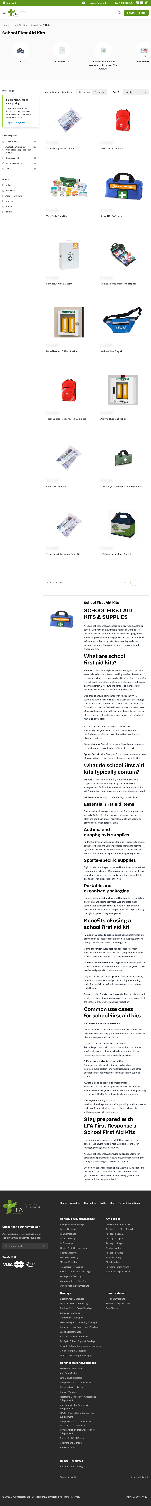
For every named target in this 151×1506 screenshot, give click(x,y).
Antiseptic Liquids (115, 1238)
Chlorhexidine (113, 1262)
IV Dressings (66, 1243)
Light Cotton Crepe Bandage (74, 1303)
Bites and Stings (114, 1257)
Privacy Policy (138, 1477)
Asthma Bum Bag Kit (111, 351)
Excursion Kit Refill (56, 486)
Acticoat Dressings (115, 1298)
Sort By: (117, 92)
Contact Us (90, 1202)
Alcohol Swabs (113, 1247)
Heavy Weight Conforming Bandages (79, 1322)
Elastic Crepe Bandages (72, 1298)
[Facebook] (141, 2)
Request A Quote (69, 160)
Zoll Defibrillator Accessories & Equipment (75, 1406)
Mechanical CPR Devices (72, 1437)
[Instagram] (147, 3)
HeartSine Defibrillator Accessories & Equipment (78, 1398)
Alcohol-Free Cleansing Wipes (121, 1229)
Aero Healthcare (13, 195)
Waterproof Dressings (71, 1276)
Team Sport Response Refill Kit (63, 553)
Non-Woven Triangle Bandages (76, 1355)
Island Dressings (68, 1238)
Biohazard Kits (12, 158)
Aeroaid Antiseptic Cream (119, 1224)
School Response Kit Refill (60, 148)
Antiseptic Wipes (114, 1252)
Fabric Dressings (68, 1229)
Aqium (8, 206)
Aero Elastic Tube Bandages (74, 1336)
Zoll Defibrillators (69, 1373)
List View (100, 92)
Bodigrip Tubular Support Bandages (78, 1341)
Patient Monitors (68, 1391)
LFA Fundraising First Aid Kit (115, 553)
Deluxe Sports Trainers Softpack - (119, 283)
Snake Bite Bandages (70, 1331)
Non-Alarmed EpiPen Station (62, 351)
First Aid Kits (20, 24)
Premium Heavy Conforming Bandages (79, 1327)
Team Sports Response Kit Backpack (66, 418)
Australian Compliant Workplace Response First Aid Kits (103, 65)
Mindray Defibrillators (71, 1387)
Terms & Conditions (129, 1202)
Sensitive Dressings (69, 1257)
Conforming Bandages (71, 1317)
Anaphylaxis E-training (71, 1466)
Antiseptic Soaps (114, 1243)
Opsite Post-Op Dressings (73, 1247)
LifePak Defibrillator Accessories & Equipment (77, 1415)
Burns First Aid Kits (15, 163)
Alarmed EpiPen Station (113, 418)
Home (5, 24)
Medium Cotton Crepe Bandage (76, 1308)
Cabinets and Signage (71, 1442)
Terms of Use (66, 1477)
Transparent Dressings (71, 1266)
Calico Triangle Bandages (73, 1350)
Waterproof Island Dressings (74, 1285)
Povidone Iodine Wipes (117, 1266)
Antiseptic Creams (115, 1233)
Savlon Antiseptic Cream (118, 1271)
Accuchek (10, 190)
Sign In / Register (136, 12)
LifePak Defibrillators (71, 1377)
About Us (75, 1202)
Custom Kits (62, 61)
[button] (69, 132)
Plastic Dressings (68, 1252)
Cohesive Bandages (70, 1312)
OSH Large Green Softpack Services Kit (122, 486)
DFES (8, 168)
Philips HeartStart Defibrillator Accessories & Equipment (76, 1423)
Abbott (9, 185)
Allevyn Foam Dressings (72, 1224)
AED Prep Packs (68, 1447)
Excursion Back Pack (111, 148)
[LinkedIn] (137, 2)
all (20, 61)
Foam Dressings (68, 1233)
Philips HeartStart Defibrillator (76, 1382)
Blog (112, 1202)
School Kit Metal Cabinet (59, 283)
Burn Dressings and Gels (118, 1303)
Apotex (9, 201)
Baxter (8, 211)
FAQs (103, 1202)
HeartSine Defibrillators (72, 1368)
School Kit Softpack (111, 216)
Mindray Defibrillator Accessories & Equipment (77, 1431)
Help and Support (96, 2)
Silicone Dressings (69, 1262)
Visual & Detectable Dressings (75, 1271)
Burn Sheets (112, 1308)
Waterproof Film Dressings (73, 1280)
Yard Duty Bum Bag (57, 216)
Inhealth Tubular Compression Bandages (80, 1345)
